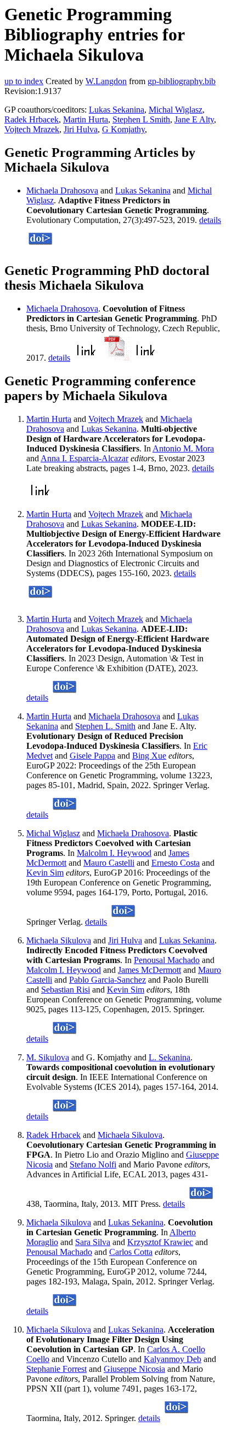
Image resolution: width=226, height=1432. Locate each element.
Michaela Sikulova (58, 940)
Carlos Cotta (130, 1252)
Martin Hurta (85, 119)
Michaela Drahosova (62, 190)
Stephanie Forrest (56, 1369)
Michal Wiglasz (175, 109)
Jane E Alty (194, 119)
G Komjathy (123, 129)
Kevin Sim (45, 872)
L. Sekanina (169, 1057)
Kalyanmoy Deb (172, 1359)
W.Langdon (106, 81)
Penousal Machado (167, 960)
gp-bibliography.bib (182, 81)
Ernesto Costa (175, 862)
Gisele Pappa (92, 755)
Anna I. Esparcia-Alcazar (84, 458)
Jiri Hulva (81, 129)
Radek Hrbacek (31, 119)
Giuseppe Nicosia (134, 1369)
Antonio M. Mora (183, 448)
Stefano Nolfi (93, 1164)
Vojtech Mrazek (31, 129)
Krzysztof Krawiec (160, 1242)
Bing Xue (149, 755)
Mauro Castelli (108, 862)
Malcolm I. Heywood (114, 853)
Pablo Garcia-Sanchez (107, 979)
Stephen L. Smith (105, 726)
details (210, 220)
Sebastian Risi (65, 989)
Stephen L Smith (141, 119)
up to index (23, 81)
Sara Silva (92, 1242)
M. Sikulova (47, 1057)
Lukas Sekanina (116, 109)
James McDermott (149, 970)
